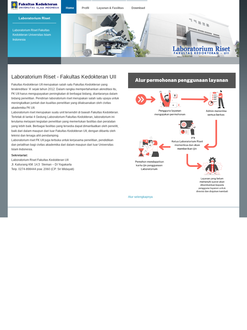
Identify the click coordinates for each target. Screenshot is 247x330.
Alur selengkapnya (140, 197)
